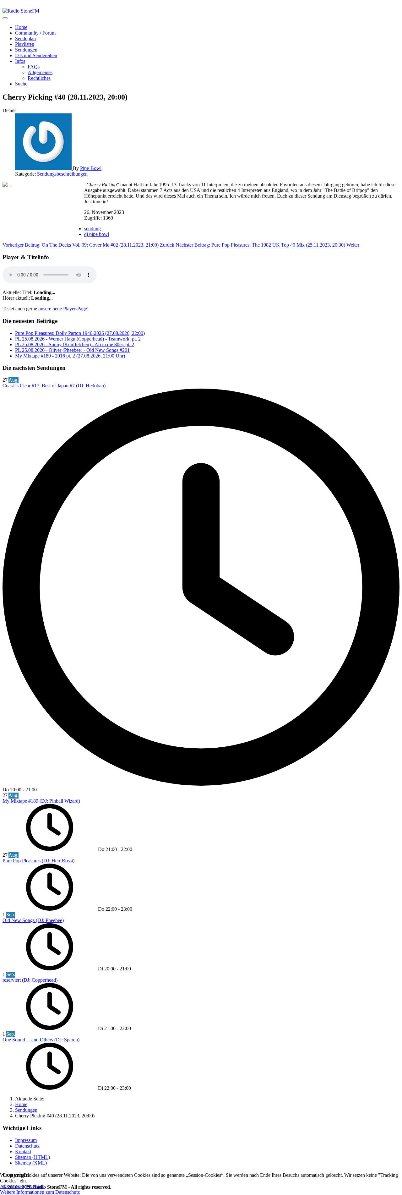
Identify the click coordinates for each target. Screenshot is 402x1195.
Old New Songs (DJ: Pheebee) (33, 920)
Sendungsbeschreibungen (62, 174)
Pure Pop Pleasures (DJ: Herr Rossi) (38, 860)
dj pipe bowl (96, 234)
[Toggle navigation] (5, 18)
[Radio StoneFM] (21, 11)
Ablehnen (35, 1186)
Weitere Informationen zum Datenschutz (40, 1192)
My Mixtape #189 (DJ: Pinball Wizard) (41, 801)
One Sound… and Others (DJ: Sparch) (41, 1039)
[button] (20, 61)
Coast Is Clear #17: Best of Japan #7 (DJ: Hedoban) (54, 385)
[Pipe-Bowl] (44, 168)
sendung (92, 228)
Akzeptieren (12, 1186)
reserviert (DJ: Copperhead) (30, 980)
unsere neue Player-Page (62, 308)
